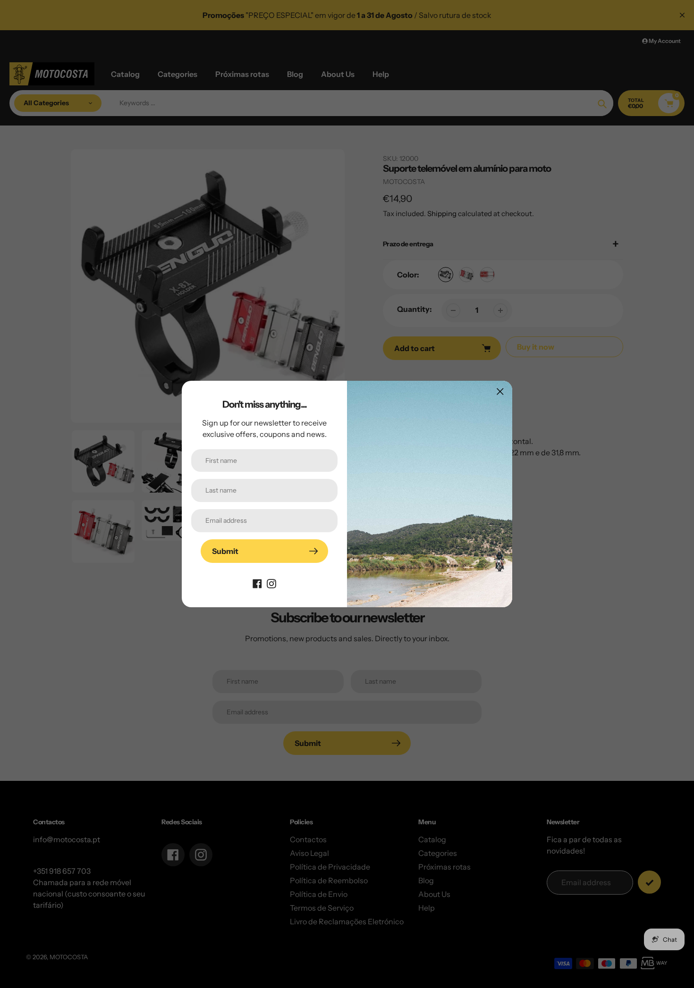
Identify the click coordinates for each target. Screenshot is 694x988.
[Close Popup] (500, 391)
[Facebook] (257, 582)
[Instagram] (271, 582)
